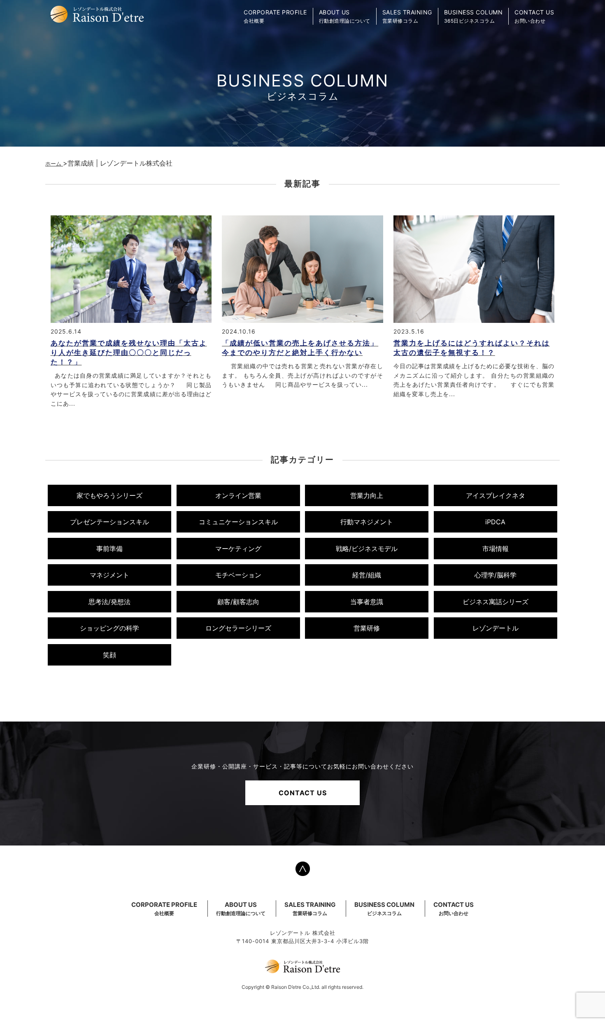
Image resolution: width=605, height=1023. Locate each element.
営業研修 (367, 628)
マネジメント (109, 575)
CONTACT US (303, 793)
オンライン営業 (238, 495)
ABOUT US (240, 908)
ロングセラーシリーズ (238, 628)
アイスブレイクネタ (495, 495)
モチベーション (238, 575)
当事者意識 (366, 602)
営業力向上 (366, 495)
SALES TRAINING (309, 908)
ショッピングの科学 (109, 628)
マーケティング (238, 548)
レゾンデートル (495, 628)
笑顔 (109, 655)
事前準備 (109, 548)
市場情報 (495, 548)
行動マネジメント (366, 522)
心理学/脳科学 (496, 575)
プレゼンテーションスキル (109, 522)
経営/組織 (366, 575)
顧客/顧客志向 (238, 602)
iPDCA (495, 522)
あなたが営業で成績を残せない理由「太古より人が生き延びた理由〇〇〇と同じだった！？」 (129, 352)
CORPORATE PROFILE (164, 908)
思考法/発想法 (109, 602)
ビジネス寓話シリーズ (495, 602)
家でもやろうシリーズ (109, 495)
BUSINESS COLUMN (384, 908)
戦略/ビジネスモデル (367, 548)
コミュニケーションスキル (238, 522)
